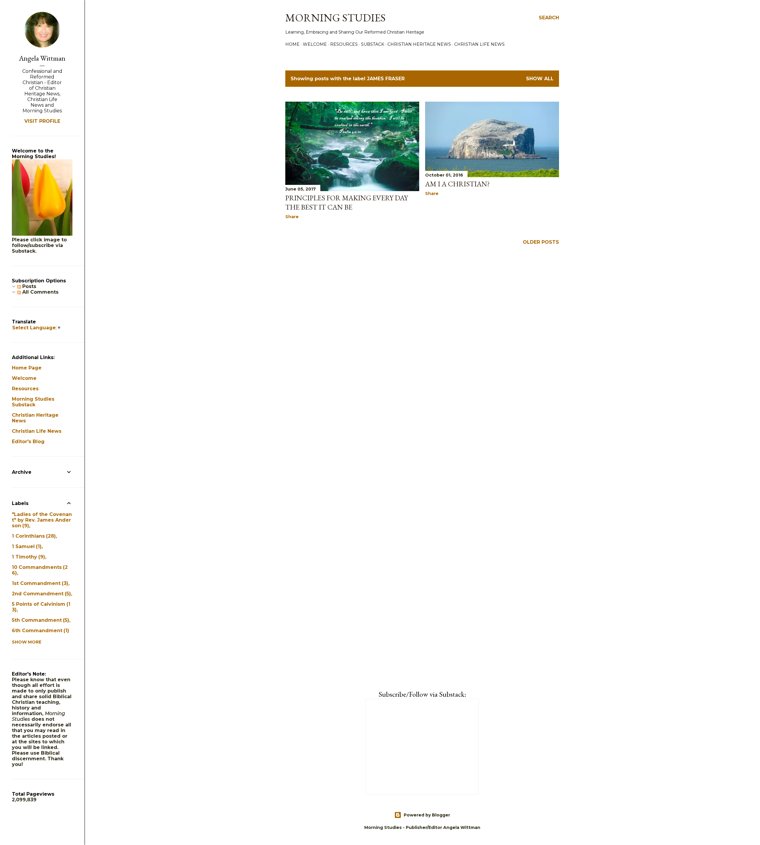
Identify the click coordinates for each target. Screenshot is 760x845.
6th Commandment (39, 630)
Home (292, 44)
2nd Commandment (40, 594)
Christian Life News (479, 44)
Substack (372, 44)
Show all (540, 78)
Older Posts (541, 242)
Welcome (315, 44)
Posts (28, 286)
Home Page (27, 368)
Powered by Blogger (427, 815)
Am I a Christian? (457, 183)
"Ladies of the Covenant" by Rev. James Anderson (42, 520)
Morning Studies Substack (33, 401)
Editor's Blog (28, 441)
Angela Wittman (42, 58)
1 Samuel (26, 546)
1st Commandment (39, 583)
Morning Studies (335, 18)
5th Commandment (39, 620)
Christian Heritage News (419, 44)
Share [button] (292, 216)
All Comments (39, 292)
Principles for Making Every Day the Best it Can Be (346, 202)
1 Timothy (27, 557)
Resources (344, 44)
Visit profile (42, 121)
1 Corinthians (33, 536)
